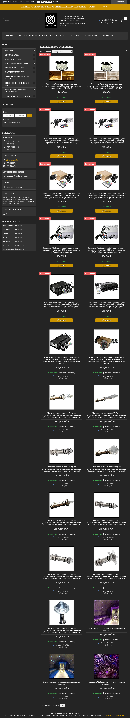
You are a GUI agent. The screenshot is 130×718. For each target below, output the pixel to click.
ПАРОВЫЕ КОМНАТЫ (14, 72)
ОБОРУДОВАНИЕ (26, 35)
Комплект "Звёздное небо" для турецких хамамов (106, 683)
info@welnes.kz (12, 160)
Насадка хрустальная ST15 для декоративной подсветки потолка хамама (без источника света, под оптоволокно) (61, 630)
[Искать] (36, 21)
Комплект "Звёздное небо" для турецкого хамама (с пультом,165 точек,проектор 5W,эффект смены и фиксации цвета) (107, 141)
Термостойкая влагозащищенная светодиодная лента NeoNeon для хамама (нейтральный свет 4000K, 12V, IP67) (106, 86)
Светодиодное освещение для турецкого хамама (106, 629)
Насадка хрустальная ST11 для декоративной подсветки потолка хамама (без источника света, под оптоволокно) (61, 415)
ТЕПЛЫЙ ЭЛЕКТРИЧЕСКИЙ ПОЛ (17, 84)
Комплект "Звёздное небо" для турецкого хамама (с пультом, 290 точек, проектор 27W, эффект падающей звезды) (107, 250)
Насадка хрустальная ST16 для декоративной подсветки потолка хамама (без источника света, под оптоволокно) (106, 523)
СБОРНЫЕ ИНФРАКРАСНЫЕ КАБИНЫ (17, 77)
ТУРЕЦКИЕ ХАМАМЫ (14, 68)
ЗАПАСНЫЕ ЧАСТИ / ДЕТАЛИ (18, 96)
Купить (63, 101)
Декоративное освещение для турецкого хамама (61, 683)
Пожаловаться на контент (114, 715)
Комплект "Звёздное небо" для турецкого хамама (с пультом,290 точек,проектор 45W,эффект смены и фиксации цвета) (61, 305)
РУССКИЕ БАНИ (12, 55)
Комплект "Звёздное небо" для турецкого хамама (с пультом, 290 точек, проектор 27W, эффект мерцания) (61, 250)
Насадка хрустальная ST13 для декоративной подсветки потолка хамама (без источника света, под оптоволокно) (61, 576)
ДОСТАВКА (74, 35)
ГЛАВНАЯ (8, 35)
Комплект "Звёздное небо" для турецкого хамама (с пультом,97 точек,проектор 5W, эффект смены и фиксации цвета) (61, 141)
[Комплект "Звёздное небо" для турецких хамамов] (106, 666)
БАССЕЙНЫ (10, 50)
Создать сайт (46, 2)
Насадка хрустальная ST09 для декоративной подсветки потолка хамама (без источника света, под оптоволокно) (106, 469)
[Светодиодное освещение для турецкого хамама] (106, 612)
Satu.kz (77, 713)
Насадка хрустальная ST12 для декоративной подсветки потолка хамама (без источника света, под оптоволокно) (61, 469)
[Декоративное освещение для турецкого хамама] (61, 666)
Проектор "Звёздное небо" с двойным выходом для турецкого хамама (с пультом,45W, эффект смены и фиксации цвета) (61, 360)
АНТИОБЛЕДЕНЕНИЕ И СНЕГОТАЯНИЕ (15, 90)
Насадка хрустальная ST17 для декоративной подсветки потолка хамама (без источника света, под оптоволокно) (106, 415)
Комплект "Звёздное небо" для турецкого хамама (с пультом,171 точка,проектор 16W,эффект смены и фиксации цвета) (107, 195)
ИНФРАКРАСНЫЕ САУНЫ (16, 63)
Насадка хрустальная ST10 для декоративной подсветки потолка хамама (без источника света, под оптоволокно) (106, 576)
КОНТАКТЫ (108, 35)
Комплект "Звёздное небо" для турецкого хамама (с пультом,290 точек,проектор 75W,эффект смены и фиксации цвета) (107, 305)
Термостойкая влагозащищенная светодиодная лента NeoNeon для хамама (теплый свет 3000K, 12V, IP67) (61, 86)
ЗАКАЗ (103, 6)
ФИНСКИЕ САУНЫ (13, 59)
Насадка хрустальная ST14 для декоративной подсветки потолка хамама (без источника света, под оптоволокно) (61, 523)
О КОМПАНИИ (91, 35)
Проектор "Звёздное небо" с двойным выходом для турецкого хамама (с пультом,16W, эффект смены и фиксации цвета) (107, 360)
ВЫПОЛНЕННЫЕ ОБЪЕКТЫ (51, 35)
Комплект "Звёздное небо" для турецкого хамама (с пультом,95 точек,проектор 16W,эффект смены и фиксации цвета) (61, 195)
